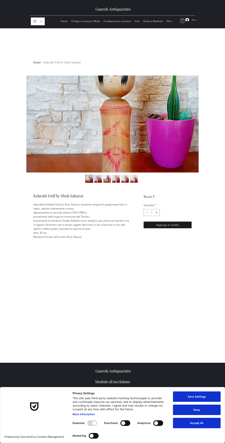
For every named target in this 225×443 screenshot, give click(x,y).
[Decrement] (146, 212)
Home (37, 62)
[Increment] (157, 212)
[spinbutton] (152, 212)
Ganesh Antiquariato (113, 9)
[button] (182, 20)
